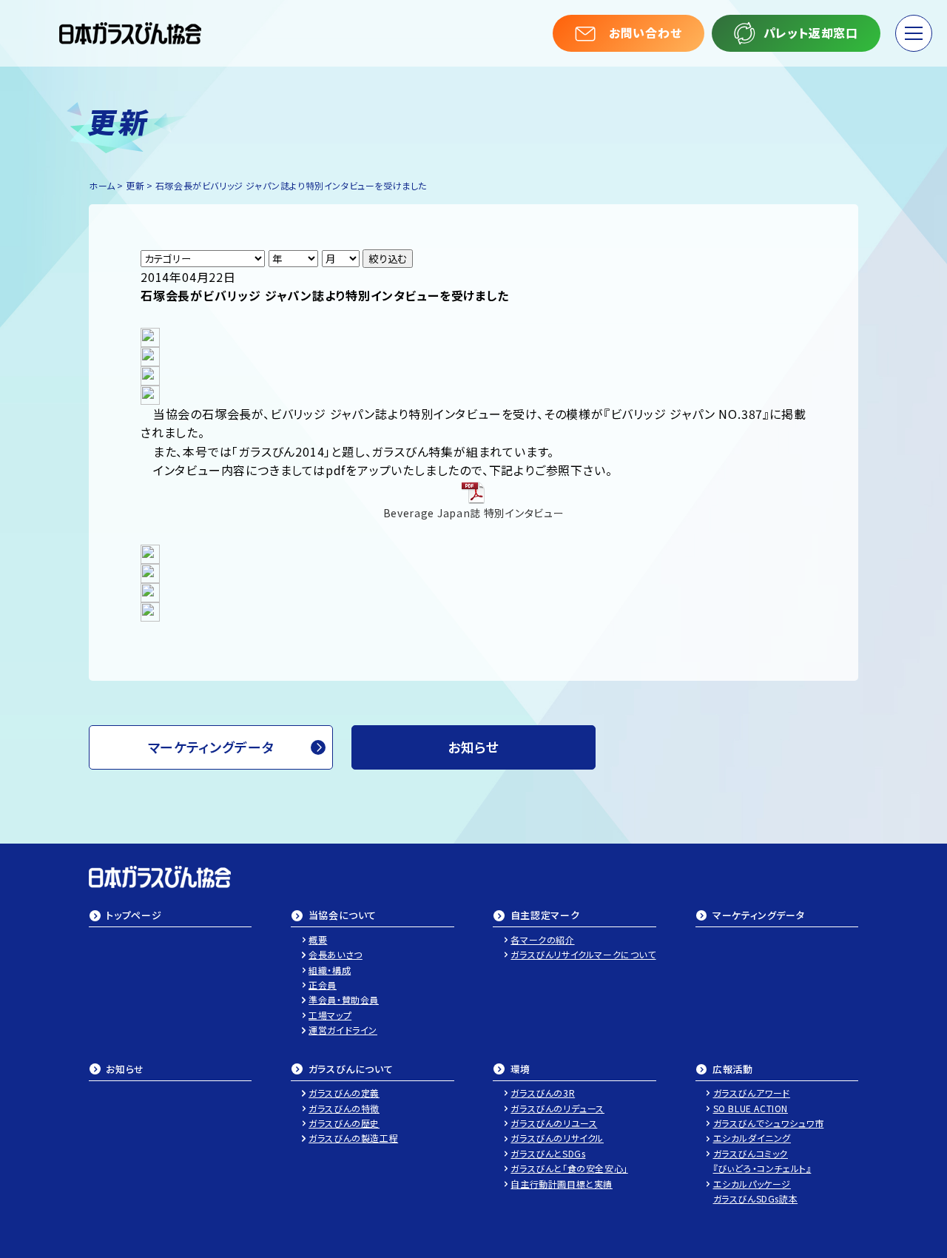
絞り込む (387, 259)
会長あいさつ (336, 954)
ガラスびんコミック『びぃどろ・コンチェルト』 (762, 1160)
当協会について (343, 916)
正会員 (323, 984)
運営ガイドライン (343, 1029)
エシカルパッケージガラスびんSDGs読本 (755, 1191)
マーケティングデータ (211, 746)
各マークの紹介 (542, 939)
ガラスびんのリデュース (557, 1108)
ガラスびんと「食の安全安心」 (568, 1168)
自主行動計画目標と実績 (561, 1183)
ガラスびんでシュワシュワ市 (768, 1123)
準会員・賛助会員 (344, 999)
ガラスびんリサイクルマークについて (583, 954)
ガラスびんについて (351, 1070)
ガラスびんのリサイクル (557, 1137)
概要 (318, 939)
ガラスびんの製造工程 (353, 1137)
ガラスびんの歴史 (344, 1123)
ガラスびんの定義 (344, 1092)
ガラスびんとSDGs (547, 1153)
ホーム (102, 185)
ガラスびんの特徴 (344, 1108)
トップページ (133, 916)
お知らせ (125, 1070)
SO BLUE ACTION (750, 1108)
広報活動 (732, 1070)
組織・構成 (330, 969)
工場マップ (330, 1015)
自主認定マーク (545, 916)
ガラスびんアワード (751, 1092)
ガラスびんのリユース (553, 1123)
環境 (520, 1070)
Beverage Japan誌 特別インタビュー (474, 512)
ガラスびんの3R (542, 1092)
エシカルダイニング (752, 1137)
